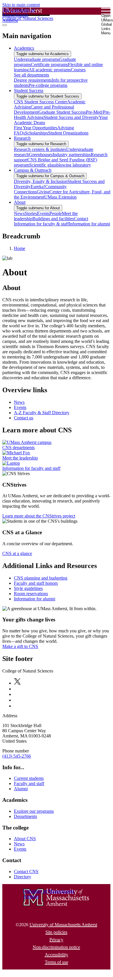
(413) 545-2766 (16, 756)
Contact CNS (26, 871)
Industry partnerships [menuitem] (72, 154)
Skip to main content (21, 4)
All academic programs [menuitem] (50, 69)
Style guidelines (28, 588)
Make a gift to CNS (20, 646)
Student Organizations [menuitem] (68, 132)
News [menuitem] (19, 213)
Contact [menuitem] (81, 218)
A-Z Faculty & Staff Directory (41, 412)
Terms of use (56, 962)
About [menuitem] (19, 202)
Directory (22, 876)
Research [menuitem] (22, 138)
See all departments (31, 74)
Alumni (21, 788)
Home (19, 248)
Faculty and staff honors (36, 583)
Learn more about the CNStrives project (38, 515)
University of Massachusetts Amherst (63, 924)
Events (20, 407)
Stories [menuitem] (31, 213)
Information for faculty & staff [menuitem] (41, 223)
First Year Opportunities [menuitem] (35, 127)
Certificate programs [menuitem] (49, 64)
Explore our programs (34, 811)
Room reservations (31, 593)
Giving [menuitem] (43, 191)
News (19, 402)
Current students (29, 778)
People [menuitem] (55, 213)
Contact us (23, 417)
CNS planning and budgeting (40, 578)
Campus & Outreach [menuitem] (32, 170)
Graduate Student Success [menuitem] (62, 112)
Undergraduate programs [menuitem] (36, 59)
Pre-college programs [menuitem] (48, 85)
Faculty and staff (29, 783)
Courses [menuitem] (78, 69)
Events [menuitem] (43, 213)
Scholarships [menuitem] (36, 132)
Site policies (56, 932)
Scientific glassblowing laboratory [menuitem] (60, 164)
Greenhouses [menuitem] (41, 154)
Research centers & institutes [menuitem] (40, 149)
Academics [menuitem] (24, 48)
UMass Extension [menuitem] (60, 197)
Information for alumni (34, 598)
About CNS (25, 838)
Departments (25, 816)
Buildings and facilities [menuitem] (53, 218)
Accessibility (56, 954)
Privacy (56, 939)
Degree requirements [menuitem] (33, 80)
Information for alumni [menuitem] (89, 223)
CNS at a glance (17, 553)
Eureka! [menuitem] (38, 186)
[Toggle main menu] (4, 25)
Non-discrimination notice (56, 947)
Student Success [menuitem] (28, 90)
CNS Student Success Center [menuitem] (40, 101)
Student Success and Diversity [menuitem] (71, 117)
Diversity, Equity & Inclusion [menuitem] (40, 181)
